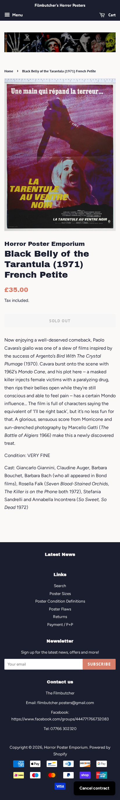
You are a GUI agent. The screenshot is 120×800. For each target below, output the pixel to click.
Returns (60, 616)
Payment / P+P (60, 624)
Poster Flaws (60, 609)
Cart (111, 14)
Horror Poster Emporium (66, 747)
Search (60, 585)
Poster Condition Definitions (60, 601)
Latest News (60, 554)
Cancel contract (95, 788)
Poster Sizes (60, 593)
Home (8, 71)
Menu (17, 15)
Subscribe (99, 664)
